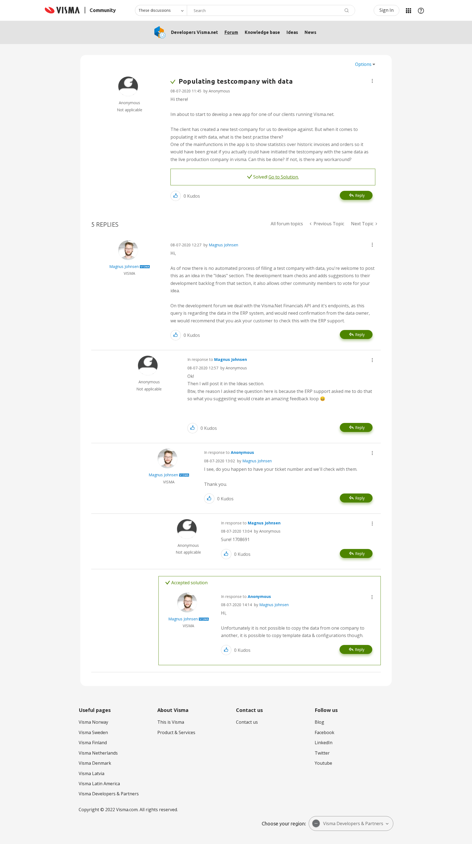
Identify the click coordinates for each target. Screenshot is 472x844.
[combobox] (271, 10)
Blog (319, 722)
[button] (372, 81)
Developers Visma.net (194, 32)
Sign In (386, 10)
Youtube (323, 763)
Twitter (322, 753)
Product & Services (176, 732)
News (310, 32)
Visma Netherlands (98, 753)
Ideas (292, 32)
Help (421, 10)
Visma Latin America (99, 784)
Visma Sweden (93, 732)
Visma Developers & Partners (109, 794)
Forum (231, 32)
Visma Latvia (91, 773)
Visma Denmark (95, 763)
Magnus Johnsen (223, 244)
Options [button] (363, 64)
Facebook (324, 732)
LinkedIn (323, 743)
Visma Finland (93, 743)
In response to (217, 359)
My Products (408, 10)
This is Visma (170, 722)
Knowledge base (262, 32)
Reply (360, 195)
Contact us (247, 722)
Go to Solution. (284, 177)
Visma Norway (93, 722)
